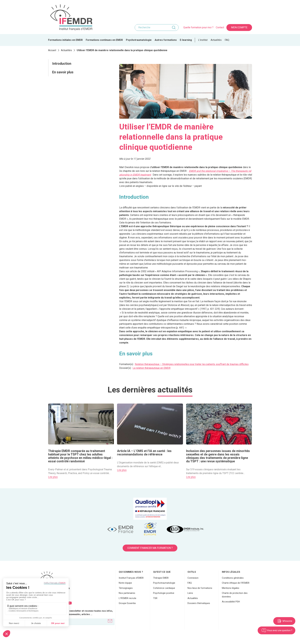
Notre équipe (125, 582)
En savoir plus (62, 72)
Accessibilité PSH (231, 601)
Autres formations (166, 39)
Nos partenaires (127, 593)
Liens (190, 593)
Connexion (193, 577)
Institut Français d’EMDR (131, 577)
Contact (220, 27)
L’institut (203, 39)
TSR (155, 598)
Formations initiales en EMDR (65, 39)
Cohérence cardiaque (164, 588)
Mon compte (239, 27)
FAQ (227, 39)
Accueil (52, 50)
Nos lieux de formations (200, 588)
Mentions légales (230, 588)
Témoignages (126, 588)
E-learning (186, 39)
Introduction (61, 64)
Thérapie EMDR (161, 577)
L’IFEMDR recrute (127, 598)
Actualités (216, 39)
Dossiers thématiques (199, 603)
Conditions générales (233, 577)
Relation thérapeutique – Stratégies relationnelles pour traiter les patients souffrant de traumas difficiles (192, 364)
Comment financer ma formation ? (150, 547)
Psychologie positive (163, 593)
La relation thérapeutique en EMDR (151, 367)
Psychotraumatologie (139, 39)
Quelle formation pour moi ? (198, 27)
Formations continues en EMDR (104, 39)
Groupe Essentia (127, 603)
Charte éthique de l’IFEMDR (235, 582)
